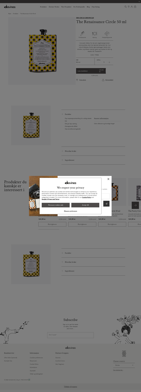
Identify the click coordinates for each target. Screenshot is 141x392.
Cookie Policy (86, 197)
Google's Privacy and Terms (50, 199)
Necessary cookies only (55, 205)
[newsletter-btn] (106, 204)
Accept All (85, 205)
